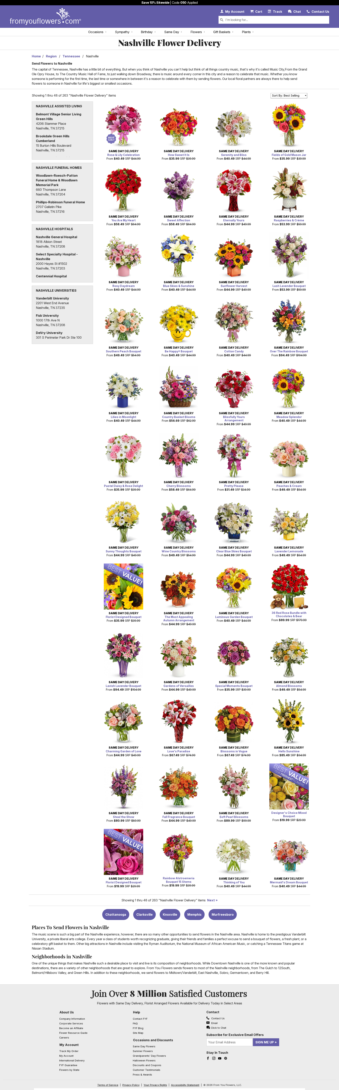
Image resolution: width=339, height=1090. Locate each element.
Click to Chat (218, 1027)
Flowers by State (69, 1069)
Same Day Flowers (144, 1046)
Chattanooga (115, 914)
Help (136, 1012)
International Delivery (72, 1060)
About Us (66, 1012)
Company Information (72, 1018)
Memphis (194, 914)
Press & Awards (142, 1074)
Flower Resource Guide (73, 1032)
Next (211, 900)
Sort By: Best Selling (285, 95)
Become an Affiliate (71, 1028)
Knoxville (170, 914)
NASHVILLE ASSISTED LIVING (59, 106)
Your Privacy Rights (155, 1085)
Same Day (171, 32)
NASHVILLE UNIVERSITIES (56, 290)
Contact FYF (140, 1018)
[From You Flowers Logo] (45, 16)
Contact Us (218, 1018)
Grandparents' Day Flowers (149, 1055)
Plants (246, 32)
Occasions (95, 32)
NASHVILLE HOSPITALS (54, 229)
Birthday (147, 32)
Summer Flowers (143, 1051)
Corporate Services (71, 1023)
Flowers (196, 32)
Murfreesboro (223, 914)
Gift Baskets (221, 32)
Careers (64, 1037)
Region (51, 56)
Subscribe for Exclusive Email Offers (235, 1035)
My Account (69, 1045)
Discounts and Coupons (147, 1065)
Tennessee (71, 56)
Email (214, 1023)
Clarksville (144, 914)
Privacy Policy (130, 1085)
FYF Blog (138, 1028)
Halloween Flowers (144, 1060)
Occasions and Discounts (153, 1040)
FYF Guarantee (68, 1065)
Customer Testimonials (146, 1069)
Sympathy (122, 32)
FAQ (135, 1023)
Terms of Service (107, 1085)
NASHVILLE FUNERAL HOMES (59, 168)
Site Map (138, 1032)
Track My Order (68, 1051)
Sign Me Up (264, 1042)
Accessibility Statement (185, 1085)
